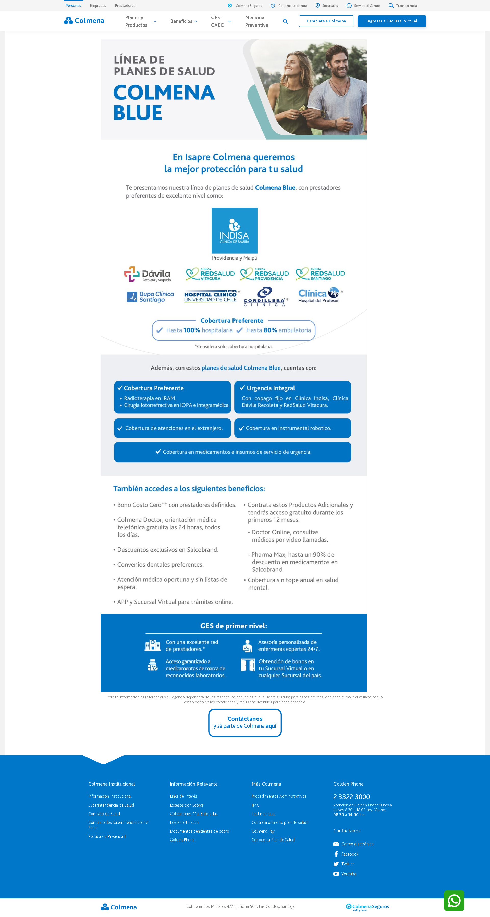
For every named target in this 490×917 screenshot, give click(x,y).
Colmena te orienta (292, 6)
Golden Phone (182, 839)
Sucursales (330, 6)
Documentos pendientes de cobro (199, 831)
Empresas (98, 5)
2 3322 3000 (351, 796)
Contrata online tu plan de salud (279, 822)
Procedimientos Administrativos (279, 796)
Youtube (348, 873)
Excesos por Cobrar (186, 805)
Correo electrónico (357, 843)
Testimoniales (263, 813)
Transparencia (406, 6)
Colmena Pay (263, 831)
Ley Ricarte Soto (184, 822)
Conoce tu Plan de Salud (273, 839)
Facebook (349, 854)
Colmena (119, 907)
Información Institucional (110, 796)
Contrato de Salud (104, 813)
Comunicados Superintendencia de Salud (118, 825)
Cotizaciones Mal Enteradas (194, 813)
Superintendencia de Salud (111, 805)
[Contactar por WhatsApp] (454, 900)
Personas (73, 5)
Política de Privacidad (107, 836)
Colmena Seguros (249, 6)
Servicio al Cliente (367, 6)
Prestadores (125, 5)
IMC (255, 805)
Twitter (347, 864)
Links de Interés (183, 796)
